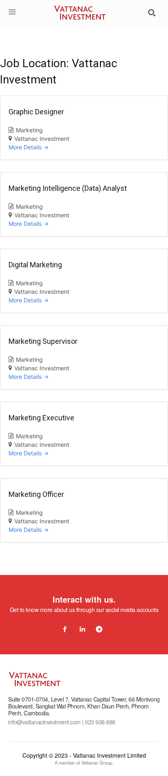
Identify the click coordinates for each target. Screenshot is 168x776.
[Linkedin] (81, 629)
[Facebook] (64, 629)
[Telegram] (99, 629)
